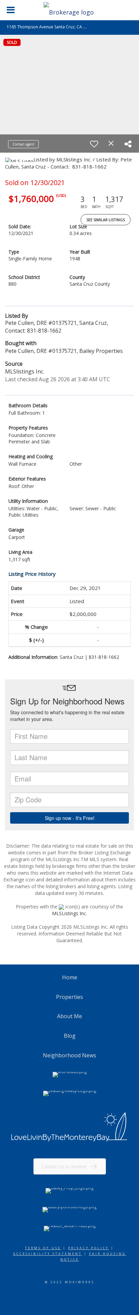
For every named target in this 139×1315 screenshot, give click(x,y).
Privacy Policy (88, 1248)
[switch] (94, 144)
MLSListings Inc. (69, 913)
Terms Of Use (43, 1248)
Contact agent (23, 144)
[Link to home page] (69, 10)
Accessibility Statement (47, 1254)
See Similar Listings (105, 219)
